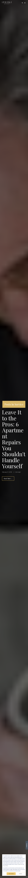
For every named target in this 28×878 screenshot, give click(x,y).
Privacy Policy (5, 865)
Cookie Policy (20, 864)
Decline (20, 873)
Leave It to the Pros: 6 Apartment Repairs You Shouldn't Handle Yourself (13, 439)
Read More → (8, 479)
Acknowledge (11, 873)
